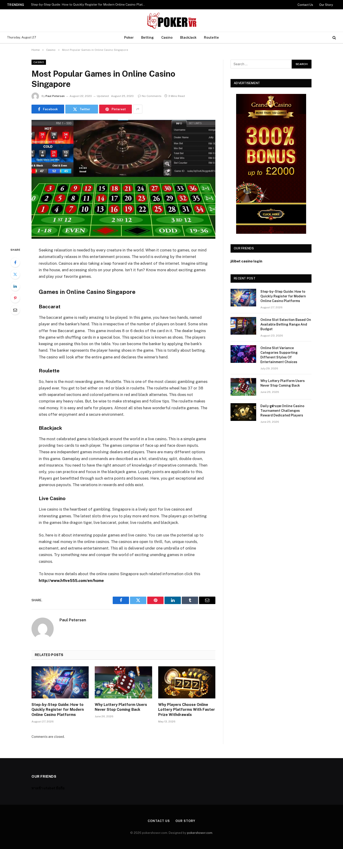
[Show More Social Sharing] (137, 109)
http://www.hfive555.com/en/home (71, 580)
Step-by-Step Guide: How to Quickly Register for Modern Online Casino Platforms (58, 709)
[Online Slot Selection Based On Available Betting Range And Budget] (243, 326)
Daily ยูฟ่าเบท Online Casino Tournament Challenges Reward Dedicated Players (282, 410)
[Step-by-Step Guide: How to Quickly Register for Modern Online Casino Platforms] (60, 682)
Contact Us (305, 5)
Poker (129, 37)
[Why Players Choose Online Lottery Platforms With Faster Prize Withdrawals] (186, 682)
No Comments (151, 96)
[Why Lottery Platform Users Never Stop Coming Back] (123, 682)
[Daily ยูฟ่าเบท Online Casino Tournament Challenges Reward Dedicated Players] (243, 412)
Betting (147, 37)
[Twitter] (15, 274)
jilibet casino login (246, 261)
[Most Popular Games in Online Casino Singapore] (123, 179)
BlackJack (188, 37)
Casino (167, 37)
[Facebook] (15, 262)
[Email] (15, 310)
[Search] (334, 37)
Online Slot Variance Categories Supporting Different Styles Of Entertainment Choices (279, 355)
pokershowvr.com (199, 833)
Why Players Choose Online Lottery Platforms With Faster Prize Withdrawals (186, 709)
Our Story (326, 5)
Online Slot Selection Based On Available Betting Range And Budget (82, 4)
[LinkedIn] (15, 286)
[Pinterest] (15, 298)
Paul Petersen (55, 96)
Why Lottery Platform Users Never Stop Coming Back (121, 707)
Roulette (211, 37)
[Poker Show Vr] (171, 20)
